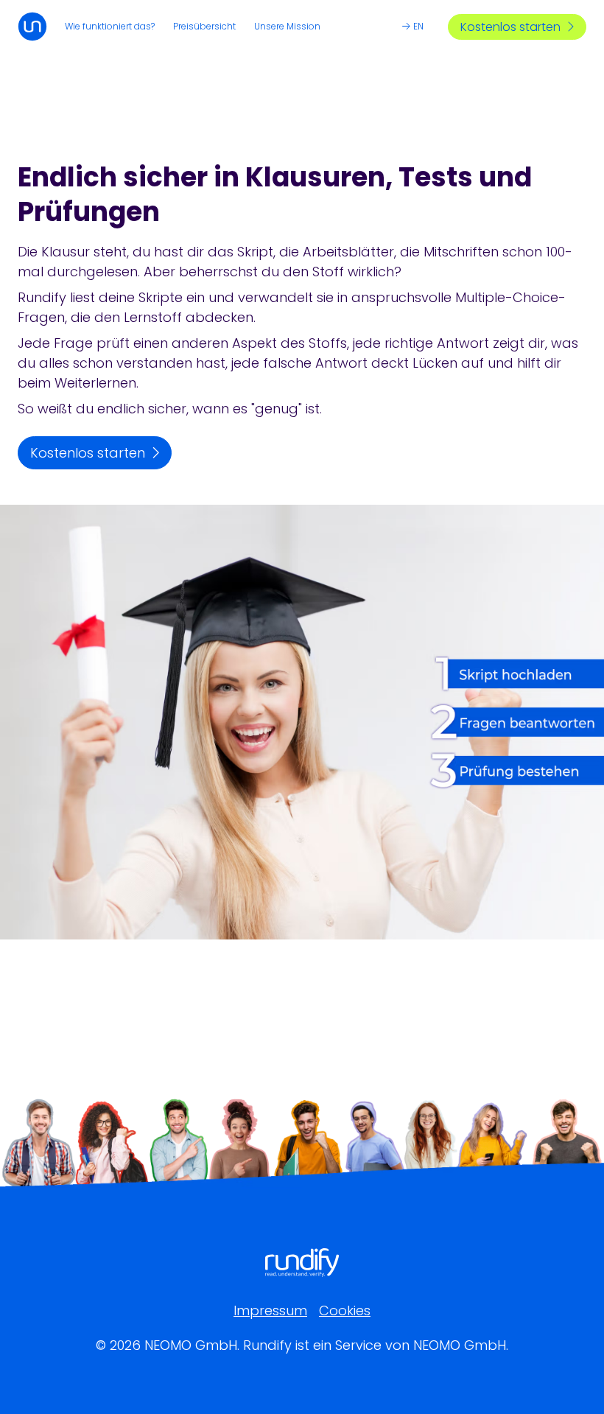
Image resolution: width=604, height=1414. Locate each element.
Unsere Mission (287, 26)
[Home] (32, 26)
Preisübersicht (204, 26)
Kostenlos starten (510, 26)
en (418, 26)
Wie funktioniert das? (110, 26)
